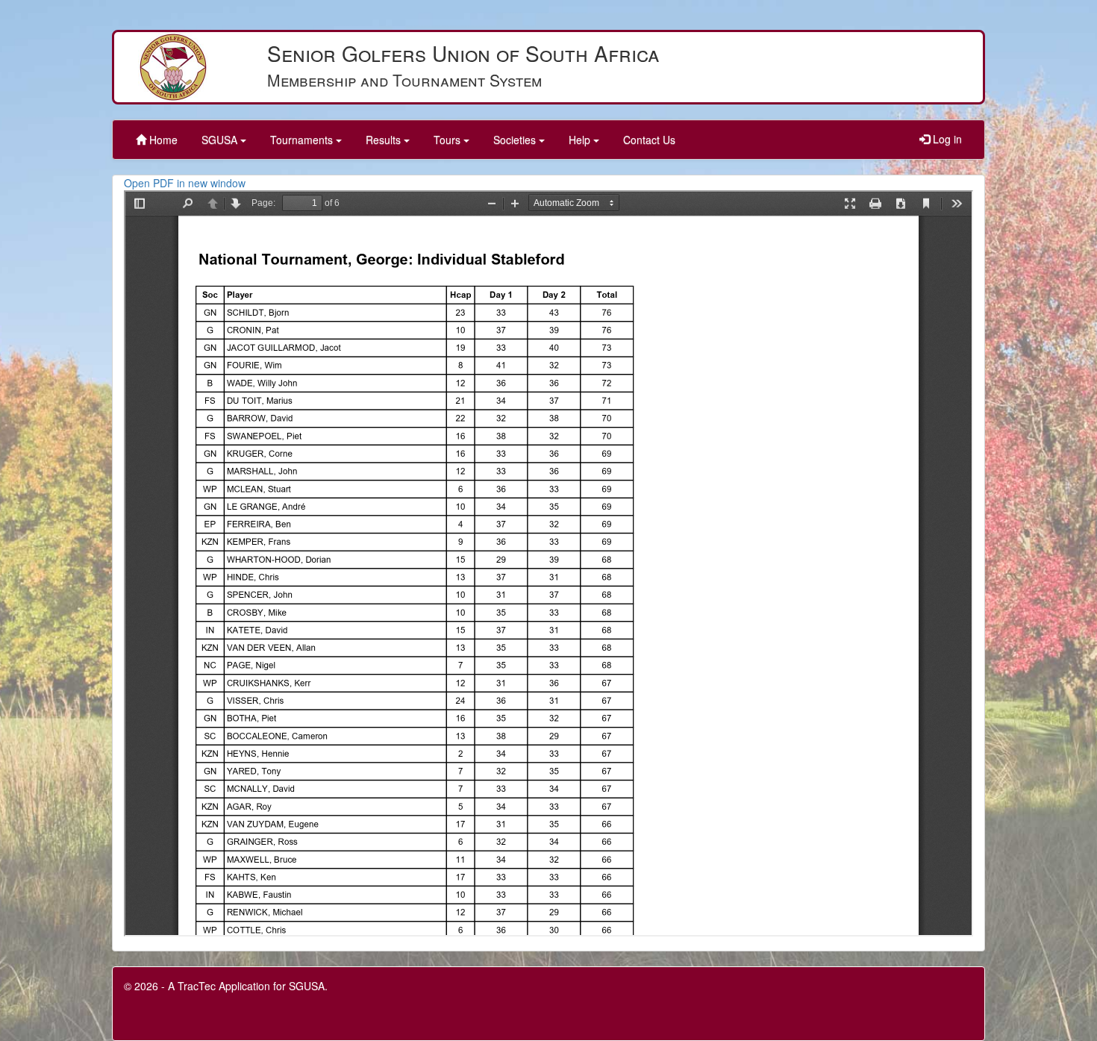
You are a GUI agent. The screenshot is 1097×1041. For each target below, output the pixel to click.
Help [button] (581, 139)
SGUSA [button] (220, 139)
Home (162, 139)
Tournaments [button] (303, 139)
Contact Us (649, 139)
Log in (946, 138)
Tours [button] (448, 139)
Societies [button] (516, 139)
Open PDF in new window (185, 182)
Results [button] (385, 139)
